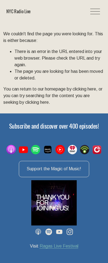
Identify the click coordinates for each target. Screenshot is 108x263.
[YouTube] (59, 232)
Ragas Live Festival (59, 246)
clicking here (84, 89)
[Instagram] (69, 232)
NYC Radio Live (18, 11)
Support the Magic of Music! (54, 168)
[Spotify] (48, 232)
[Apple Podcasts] (38, 232)
